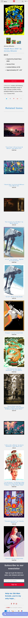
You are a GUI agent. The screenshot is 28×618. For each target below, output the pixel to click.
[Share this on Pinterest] (13, 98)
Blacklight (7, 87)
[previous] (5, 20)
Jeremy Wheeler (9, 46)
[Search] (22, 1)
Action (13, 85)
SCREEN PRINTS (9, 91)
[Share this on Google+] (17, 98)
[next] (23, 20)
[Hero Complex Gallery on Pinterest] (14, 604)
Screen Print (11, 93)
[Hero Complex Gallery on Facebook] (11, 604)
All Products (19, 85)
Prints (19, 89)
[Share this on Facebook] (10, 98)
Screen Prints (18, 91)
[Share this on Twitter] (6, 98)
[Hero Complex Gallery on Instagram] (16, 604)
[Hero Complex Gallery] (14, 1)
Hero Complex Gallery (16, 607)
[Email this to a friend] (21, 98)
